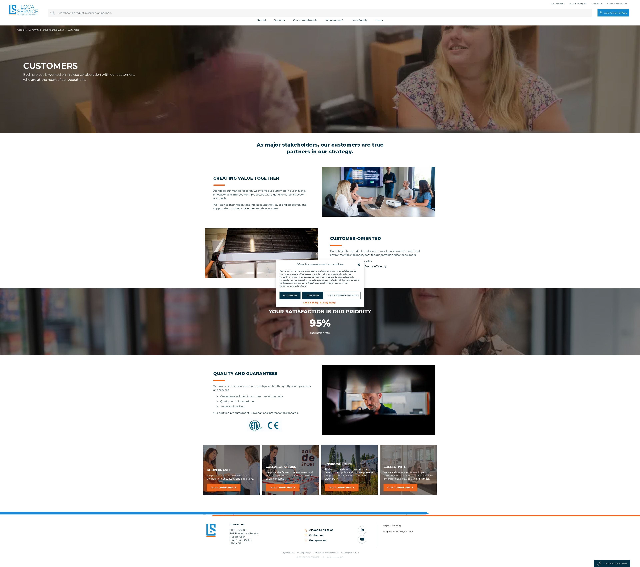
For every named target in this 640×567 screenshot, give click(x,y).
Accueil (21, 30)
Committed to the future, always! (46, 30)
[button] (358, 264)
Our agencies (317, 540)
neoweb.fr (339, 557)
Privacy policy (328, 302)
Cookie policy (310, 302)
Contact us (316, 535)
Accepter (290, 295)
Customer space (615, 12)
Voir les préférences (343, 295)
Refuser (313, 295)
